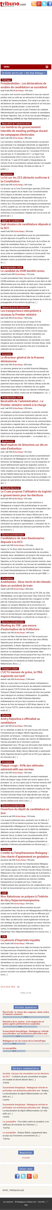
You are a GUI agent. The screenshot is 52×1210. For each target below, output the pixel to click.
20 (18, 987)
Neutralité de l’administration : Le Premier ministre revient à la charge (23, 403)
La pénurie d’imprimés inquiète (20, 940)
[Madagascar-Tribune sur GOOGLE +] (29, 1178)
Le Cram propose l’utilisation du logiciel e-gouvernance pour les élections (26, 493)
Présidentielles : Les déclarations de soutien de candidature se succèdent (24, 85)
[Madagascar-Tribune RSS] (35, 1178)
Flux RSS (41, 1202)
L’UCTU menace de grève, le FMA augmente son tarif (21, 674)
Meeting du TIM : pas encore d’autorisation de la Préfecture (20, 627)
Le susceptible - (26, 1124)
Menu (6, 67)
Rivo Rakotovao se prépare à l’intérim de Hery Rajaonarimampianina (24, 898)
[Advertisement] (26, 37)
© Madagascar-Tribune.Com (25, 1202)
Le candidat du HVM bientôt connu (22, 271)
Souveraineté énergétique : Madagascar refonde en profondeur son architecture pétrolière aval (26, 1032)
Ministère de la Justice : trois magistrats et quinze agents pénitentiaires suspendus (23, 1022)
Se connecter (8, 1202)
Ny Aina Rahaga (18, 90)
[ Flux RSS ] (26, 1158)
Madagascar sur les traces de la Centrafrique (24, 1040)
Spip (26, 1205)
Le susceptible (9, 1048)
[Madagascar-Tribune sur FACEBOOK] (17, 1178)
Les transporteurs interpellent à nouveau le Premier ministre (21, 312)
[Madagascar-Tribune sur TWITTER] (23, 1178)
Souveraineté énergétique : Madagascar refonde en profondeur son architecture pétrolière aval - (26, 1093)
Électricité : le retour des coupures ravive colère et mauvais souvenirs (26, 1013)
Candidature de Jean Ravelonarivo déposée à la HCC (22, 540)
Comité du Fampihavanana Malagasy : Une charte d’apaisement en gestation (25, 854)
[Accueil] (13, 6)
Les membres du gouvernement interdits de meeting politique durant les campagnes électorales (24, 131)
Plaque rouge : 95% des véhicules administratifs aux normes (22, 767)
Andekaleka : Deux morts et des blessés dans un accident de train (26, 583)
